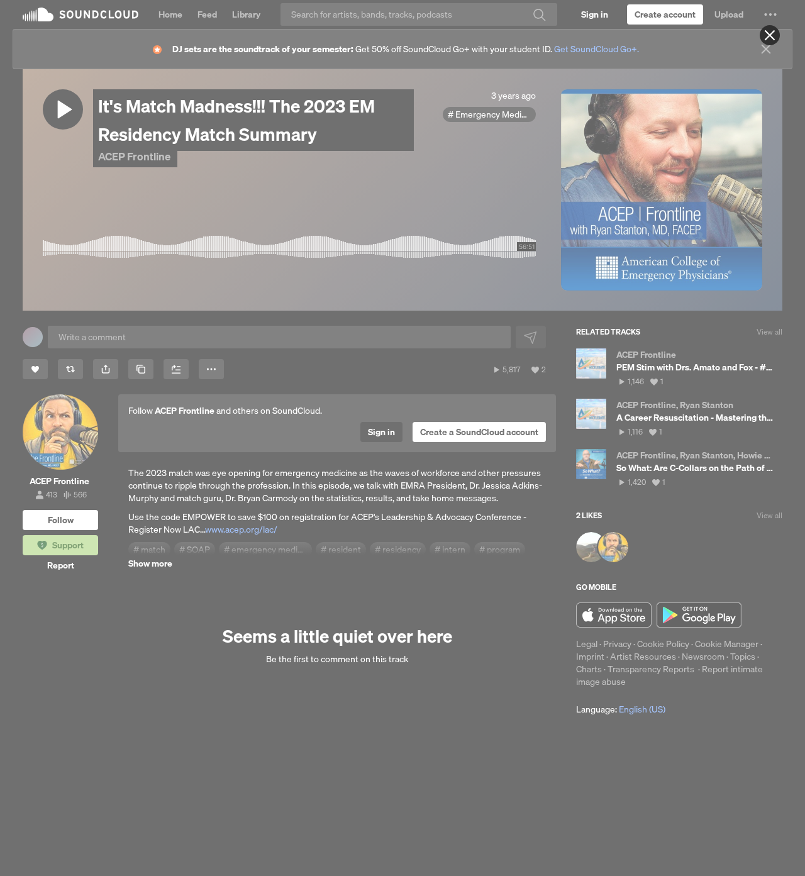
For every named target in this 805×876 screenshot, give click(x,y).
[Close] (770, 35)
